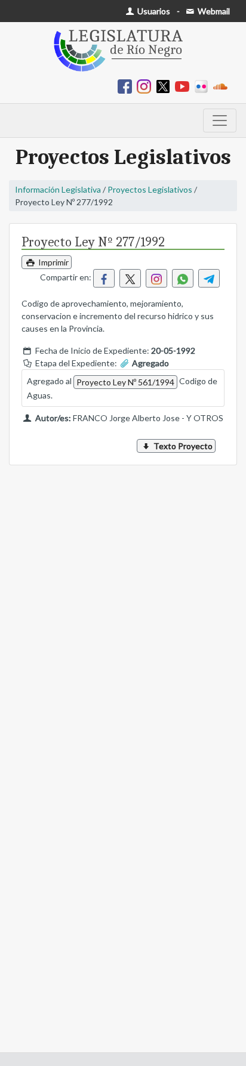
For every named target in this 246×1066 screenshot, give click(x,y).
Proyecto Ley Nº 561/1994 (125, 382)
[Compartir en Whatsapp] (182, 278)
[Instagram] (146, 86)
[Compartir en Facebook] (104, 278)
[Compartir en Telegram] (209, 278)
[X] (165, 86)
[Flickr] (203, 86)
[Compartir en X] (130, 278)
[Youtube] (184, 86)
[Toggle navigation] (219, 120)
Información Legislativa (58, 189)
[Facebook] (127, 86)
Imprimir (52, 262)
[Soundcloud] (222, 86)
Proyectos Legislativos (149, 189)
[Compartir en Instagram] (156, 278)
